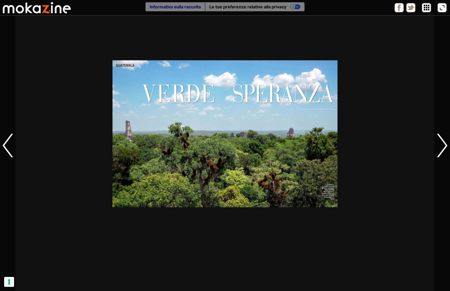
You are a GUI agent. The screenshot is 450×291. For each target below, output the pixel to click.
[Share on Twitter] (410, 12)
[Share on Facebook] (399, 12)
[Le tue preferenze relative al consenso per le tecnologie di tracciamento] (9, 282)
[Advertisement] (225, 279)
